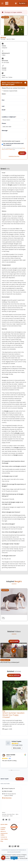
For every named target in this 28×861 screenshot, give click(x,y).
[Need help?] (3, 858)
